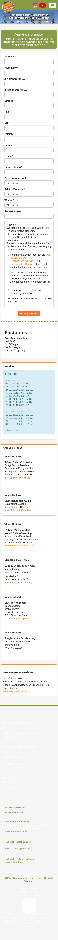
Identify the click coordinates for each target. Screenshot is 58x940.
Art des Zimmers (14, 189)
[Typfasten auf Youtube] (42, 5)
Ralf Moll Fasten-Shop (17, 821)
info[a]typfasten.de (15, 807)
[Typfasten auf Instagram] (35, 5)
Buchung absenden (29, 313)
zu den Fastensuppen (16, 618)
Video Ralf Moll (12, 597)
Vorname (10, 56)
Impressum (35, 878)
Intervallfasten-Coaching (18, 582)
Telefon (9, 134)
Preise (35, 290)
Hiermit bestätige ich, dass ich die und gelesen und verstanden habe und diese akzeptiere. (30, 261)
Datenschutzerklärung (21, 264)
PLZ (7, 112)
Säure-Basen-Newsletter (18, 672)
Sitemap (28, 881)
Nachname (11, 67)
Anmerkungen (12, 211)
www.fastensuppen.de (17, 848)
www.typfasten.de (14, 812)
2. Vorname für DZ (14, 78)
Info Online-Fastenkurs (17, 477)
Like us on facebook (17, 723)
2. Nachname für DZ (15, 90)
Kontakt (7, 788)
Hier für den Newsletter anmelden (18, 757)
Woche (9, 200)
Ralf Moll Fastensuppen (18, 842)
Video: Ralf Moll (13, 456)
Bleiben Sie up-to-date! (18, 747)
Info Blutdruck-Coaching (18, 510)
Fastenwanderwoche (16, 178)
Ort (6, 123)
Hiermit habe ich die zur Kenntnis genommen (26, 292)
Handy (8, 145)
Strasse (9, 101)
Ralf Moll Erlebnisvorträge (19, 859)
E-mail (8, 156)
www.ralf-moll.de (14, 862)
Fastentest (17, 332)
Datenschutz (20, 878)
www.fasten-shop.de (16, 831)
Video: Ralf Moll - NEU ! (17, 560)
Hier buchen (12, 430)
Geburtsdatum (13, 167)
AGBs (7, 878)
